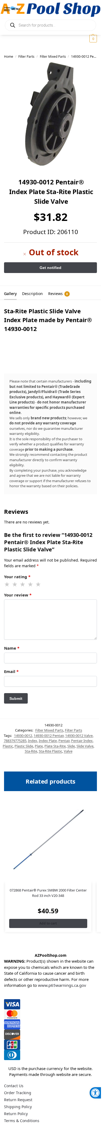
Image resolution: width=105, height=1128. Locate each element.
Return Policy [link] (16, 1113)
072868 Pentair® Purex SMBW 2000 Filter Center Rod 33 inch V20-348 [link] (48, 893)
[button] (92, 38)
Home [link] (8, 56)
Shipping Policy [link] (18, 1106)
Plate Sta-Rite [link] (55, 746)
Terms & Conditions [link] (21, 1120)
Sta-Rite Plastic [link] (50, 751)
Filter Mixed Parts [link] (53, 56)
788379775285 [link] (15, 740)
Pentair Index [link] (82, 740)
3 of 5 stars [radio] (23, 584)
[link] (95, 1092)
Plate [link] (39, 746)
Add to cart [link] (48, 923)
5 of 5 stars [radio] (38, 584)
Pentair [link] (63, 740)
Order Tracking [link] (17, 1092)
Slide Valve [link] (84, 746)
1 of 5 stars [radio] (7, 584)
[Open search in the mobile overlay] (50, 25)
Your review (18, 595)
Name (11, 648)
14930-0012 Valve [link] (79, 735)
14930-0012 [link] (23, 735)
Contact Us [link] (13, 1085)
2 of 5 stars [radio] (15, 584)
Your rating (17, 576)
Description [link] (32, 293)
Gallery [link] (10, 293)
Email (11, 671)
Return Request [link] (18, 1099)
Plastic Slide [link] (24, 746)
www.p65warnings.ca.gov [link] (62, 985)
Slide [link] (71, 746)
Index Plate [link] (48, 740)
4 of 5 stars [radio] (30, 584)
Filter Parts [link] (26, 56)
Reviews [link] (58, 293)
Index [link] (32, 740)
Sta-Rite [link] (31, 751)
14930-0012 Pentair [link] (49, 735)
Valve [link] (68, 751)
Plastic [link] (8, 746)
